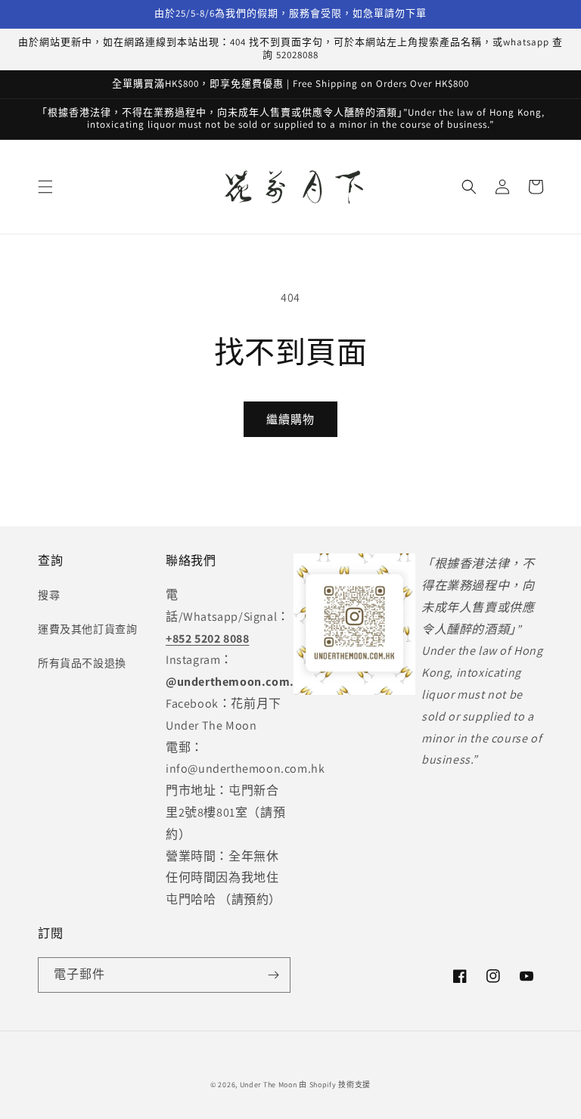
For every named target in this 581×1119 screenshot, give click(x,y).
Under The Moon (268, 1085)
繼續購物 (290, 419)
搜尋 (49, 595)
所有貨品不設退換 (82, 663)
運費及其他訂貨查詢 (87, 629)
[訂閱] (273, 975)
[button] (45, 186)
